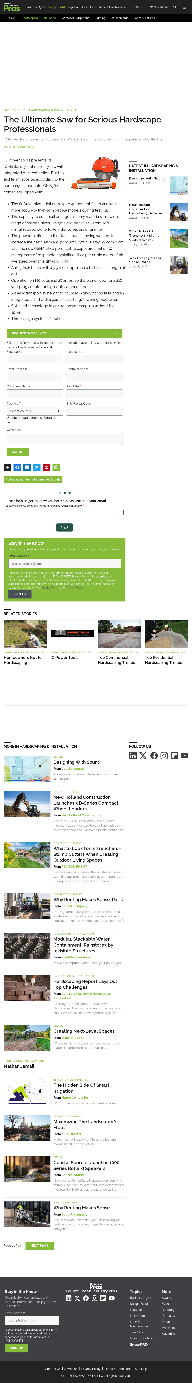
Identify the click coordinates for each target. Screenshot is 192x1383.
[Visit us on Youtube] (184, 755)
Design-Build (14, 110)
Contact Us (53, 1369)
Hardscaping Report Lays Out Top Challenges (85, 984)
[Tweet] (36, 467)
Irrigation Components (70, 1079)
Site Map (141, 1369)
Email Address (18, 369)
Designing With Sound (147, 178)
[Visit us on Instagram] (164, 755)
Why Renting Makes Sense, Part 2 (145, 260)
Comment (14, 429)
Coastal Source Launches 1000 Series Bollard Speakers (86, 1165)
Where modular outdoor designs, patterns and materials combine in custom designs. (86, 1045)
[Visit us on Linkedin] (133, 755)
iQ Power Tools (23, 147)
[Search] (174, 7)
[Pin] (46, 467)
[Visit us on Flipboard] (174, 755)
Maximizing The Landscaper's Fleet (85, 1124)
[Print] (7, 467)
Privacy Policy (74, 587)
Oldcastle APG (72, 1038)
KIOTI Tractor (71, 1134)
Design (58, 756)
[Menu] (184, 7)
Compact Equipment (67, 792)
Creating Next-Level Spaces (84, 1031)
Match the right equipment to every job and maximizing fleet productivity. (84, 1142)
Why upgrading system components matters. (85, 1103)
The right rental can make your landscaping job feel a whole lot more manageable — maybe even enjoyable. (89, 1224)
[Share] (17, 467)
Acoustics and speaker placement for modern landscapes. (86, 776)
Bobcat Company (75, 906)
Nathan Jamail (19, 1066)
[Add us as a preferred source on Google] (56, 467)
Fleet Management (67, 1202)
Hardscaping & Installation (52, 110)
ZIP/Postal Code (79, 403)
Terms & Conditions (117, 1369)
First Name (16, 351)
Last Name (76, 351)
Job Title (74, 386)
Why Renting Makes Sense (81, 1207)
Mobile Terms (50, 587)
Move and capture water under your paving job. (87, 963)
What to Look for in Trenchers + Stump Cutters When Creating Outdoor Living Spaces (144, 235)
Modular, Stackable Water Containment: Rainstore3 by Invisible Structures (83, 944)
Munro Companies (75, 1097)
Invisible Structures (76, 957)
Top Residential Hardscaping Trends (163, 660)
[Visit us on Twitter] (143, 755)
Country (13, 403)
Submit (18, 452)
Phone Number (77, 369)
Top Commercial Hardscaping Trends (116, 660)
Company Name (18, 386)
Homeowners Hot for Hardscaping (23, 660)
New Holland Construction (81, 815)
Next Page (40, 1245)
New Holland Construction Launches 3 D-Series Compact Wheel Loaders (146, 209)
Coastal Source (73, 768)
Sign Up (20, 594)
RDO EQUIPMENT (74, 866)
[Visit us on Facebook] (154, 755)
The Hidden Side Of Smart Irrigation (81, 1088)
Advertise (70, 1369)
